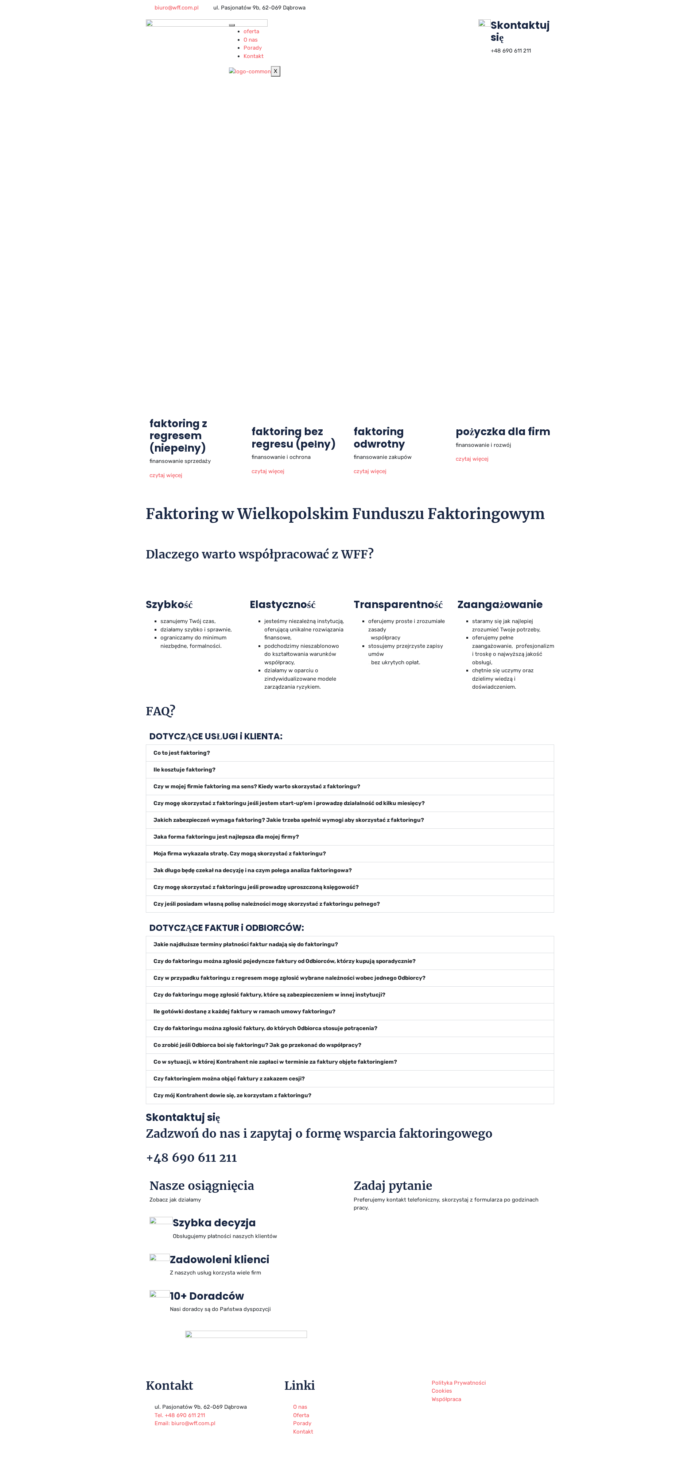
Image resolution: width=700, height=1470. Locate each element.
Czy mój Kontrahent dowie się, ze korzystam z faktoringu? (232, 1095)
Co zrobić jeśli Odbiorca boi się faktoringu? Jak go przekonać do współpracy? (257, 1045)
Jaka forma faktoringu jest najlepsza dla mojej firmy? (226, 836)
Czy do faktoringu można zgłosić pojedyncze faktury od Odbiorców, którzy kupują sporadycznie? (284, 961)
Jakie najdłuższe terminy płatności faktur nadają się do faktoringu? (245, 944)
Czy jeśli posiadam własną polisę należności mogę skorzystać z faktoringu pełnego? (266, 904)
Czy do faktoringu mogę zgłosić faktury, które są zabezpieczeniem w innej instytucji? (269, 994)
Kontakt (254, 56)
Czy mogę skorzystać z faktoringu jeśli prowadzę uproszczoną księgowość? (256, 887)
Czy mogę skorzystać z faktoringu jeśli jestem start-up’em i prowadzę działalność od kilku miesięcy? (289, 803)
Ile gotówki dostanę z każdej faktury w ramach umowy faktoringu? (244, 1011)
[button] (350, 753)
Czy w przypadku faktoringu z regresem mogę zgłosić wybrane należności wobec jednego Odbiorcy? (289, 978)
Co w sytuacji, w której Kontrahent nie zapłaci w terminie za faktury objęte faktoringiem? (275, 1062)
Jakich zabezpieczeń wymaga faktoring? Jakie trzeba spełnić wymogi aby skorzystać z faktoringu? (288, 820)
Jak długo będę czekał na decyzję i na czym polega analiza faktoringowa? (252, 870)
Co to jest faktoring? (181, 753)
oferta (251, 31)
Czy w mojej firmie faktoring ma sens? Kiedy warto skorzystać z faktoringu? (256, 786)
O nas (251, 39)
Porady (253, 48)
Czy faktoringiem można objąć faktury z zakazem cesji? (229, 1078)
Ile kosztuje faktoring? (184, 769)
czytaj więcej (166, 475)
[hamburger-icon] (232, 25)
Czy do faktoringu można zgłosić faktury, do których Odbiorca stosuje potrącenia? (265, 1028)
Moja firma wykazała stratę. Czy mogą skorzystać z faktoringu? (239, 853)
